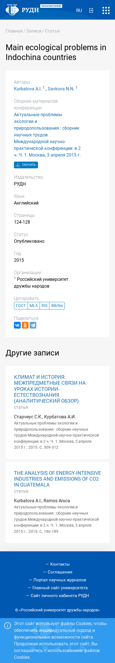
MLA (34, 305)
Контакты (60, 564)
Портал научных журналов (59, 579)
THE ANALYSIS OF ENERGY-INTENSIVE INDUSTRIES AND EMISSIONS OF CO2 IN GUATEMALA (57, 479)
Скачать (28, 165)
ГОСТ (21, 305)
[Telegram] (33, 325)
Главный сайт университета (60, 587)
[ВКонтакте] (17, 325)
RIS (44, 305)
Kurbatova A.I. (28, 88)
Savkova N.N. (61, 88)
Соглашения (60, 572)
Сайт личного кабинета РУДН (60, 595)
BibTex (57, 305)
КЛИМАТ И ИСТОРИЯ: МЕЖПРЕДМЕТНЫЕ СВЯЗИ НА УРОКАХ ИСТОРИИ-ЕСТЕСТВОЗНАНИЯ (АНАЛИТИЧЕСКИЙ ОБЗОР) (50, 388)
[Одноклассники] (25, 325)
